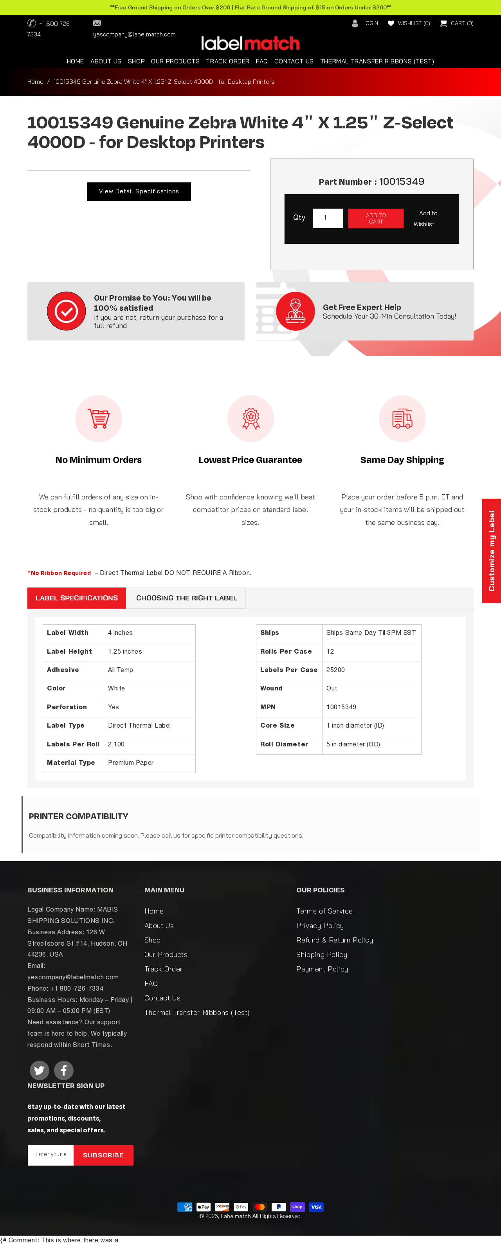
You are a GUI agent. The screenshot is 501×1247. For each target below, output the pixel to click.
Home (35, 81)
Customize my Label (491, 550)
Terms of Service (324, 910)
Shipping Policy (321, 954)
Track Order (163, 968)
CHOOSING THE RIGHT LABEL (187, 597)
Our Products (166, 954)
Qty (299, 218)
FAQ (151, 983)
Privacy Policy (320, 925)
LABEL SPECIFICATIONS (77, 597)
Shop (152, 939)
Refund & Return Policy (334, 939)
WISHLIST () (414, 23)
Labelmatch (236, 1216)
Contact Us (162, 997)
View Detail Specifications (139, 191)
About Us (159, 925)
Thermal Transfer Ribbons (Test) (197, 1012)
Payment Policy (322, 968)
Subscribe (103, 1155)
